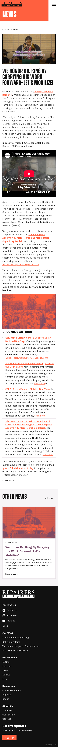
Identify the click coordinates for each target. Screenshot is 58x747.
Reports (6, 694)
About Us (7, 710)
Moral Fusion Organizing (15, 637)
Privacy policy (50, 745)
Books (5, 698)
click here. (39, 415)
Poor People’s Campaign (15, 650)
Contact (6, 718)
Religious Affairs (11, 641)
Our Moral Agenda (12, 690)
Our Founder (9, 714)
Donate (6, 674)
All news (49, 498)
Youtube (10, 620)
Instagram (11, 615)
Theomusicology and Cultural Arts (20, 646)
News (5, 670)
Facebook (11, 610)
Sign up (9, 737)
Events (6, 661)
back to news (11, 29)
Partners (6, 666)
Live (4, 679)
